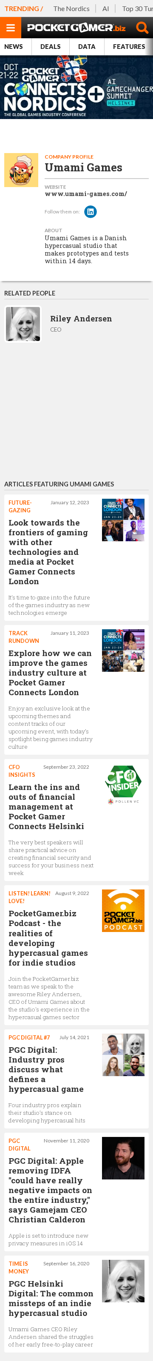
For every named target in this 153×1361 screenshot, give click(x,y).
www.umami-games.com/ (86, 194)
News (13, 46)
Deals (50, 46)
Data (87, 46)
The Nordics (71, 8)
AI (105, 8)
